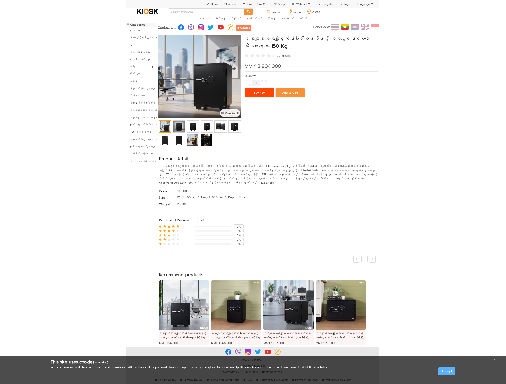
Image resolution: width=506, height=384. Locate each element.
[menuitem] (212, 4)
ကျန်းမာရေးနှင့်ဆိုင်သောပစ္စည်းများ (142, 125)
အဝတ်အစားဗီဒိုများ (140, 52)
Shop (281, 4)
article (232, 4)
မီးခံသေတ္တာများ (137, 96)
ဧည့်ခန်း (204, 19)
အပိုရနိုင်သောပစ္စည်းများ (142, 110)
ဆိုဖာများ (133, 81)
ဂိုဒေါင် (303, 19)
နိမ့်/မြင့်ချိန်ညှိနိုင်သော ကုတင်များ (142, 37)
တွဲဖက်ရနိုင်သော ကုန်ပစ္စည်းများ (142, 161)
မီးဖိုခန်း (236, 19)
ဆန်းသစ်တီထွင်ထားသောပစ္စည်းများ (142, 139)
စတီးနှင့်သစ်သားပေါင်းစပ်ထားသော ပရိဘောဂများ (142, 103)
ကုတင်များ (135, 30)
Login (347, 4)
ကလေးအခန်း (287, 19)
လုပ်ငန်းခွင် (254, 19)
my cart (276, 12)
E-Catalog (243, 28)
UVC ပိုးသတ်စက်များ (140, 132)
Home (214, 4)
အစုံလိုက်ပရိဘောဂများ (141, 154)
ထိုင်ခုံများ (135, 74)
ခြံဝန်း (271, 19)
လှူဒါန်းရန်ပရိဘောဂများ (142, 146)
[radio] (247, 55)
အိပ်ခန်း (220, 19)
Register (329, 4)
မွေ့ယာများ (133, 45)
